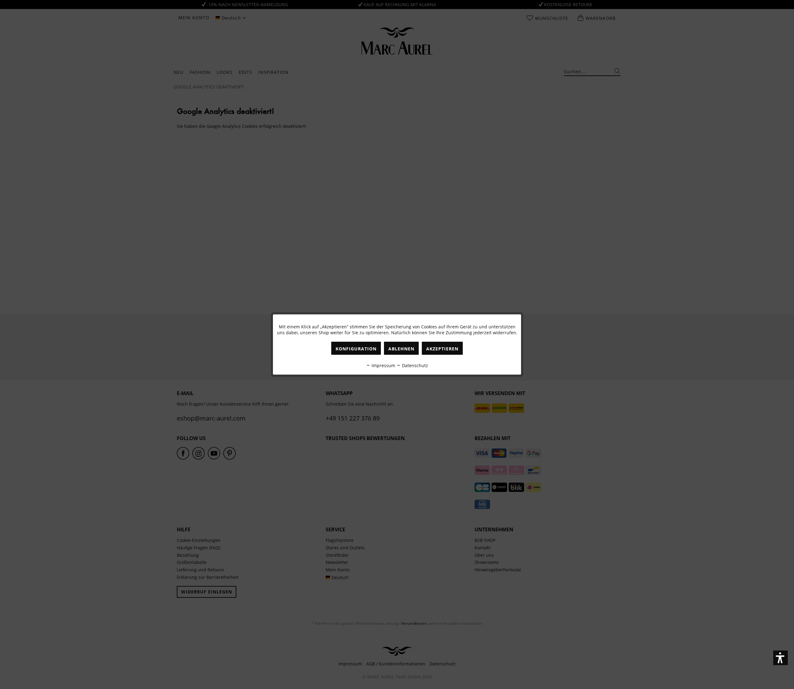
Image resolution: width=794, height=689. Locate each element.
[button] (780, 658)
